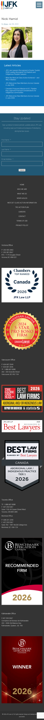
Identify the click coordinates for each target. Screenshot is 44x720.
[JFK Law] (9, 8)
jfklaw (6, 24)
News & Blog (22, 198)
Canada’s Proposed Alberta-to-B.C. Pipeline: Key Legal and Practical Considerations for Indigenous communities (21, 90)
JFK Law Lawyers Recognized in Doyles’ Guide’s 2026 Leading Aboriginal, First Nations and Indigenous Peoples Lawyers (23, 72)
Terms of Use (22, 221)
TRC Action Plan (22, 207)
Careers (22, 212)
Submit (22, 170)
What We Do (22, 194)
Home (22, 185)
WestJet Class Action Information (22, 203)
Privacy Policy (22, 225)
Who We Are (22, 189)
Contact (22, 216)
